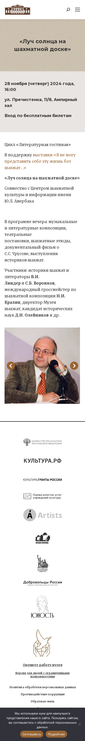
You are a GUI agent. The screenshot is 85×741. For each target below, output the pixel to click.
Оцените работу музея (42, 665)
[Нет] (79, 724)
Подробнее (56, 734)
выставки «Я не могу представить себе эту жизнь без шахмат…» (40, 161)
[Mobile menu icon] (77, 10)
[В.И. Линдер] (42, 366)
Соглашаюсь (31, 734)
